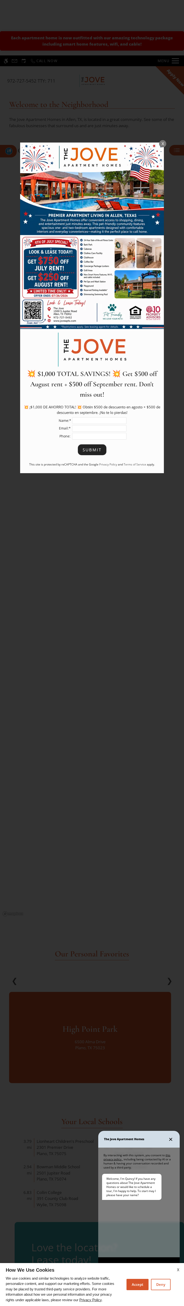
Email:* (65, 428)
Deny (160, 1284)
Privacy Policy (90, 1300)
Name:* (65, 420)
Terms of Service (135, 464)
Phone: (64, 436)
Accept (137, 1284)
